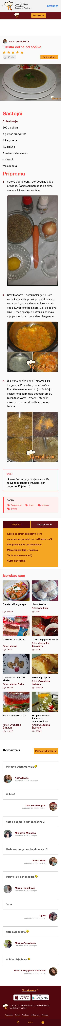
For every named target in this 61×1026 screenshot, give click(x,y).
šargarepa (16, 505)
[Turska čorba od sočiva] (32, 240)
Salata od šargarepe (16, 596)
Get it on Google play (40, 997)
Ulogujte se (38, 15)
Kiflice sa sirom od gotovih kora (24, 533)
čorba (14, 508)
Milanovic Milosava (25, 833)
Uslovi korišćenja (42, 1005)
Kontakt (23, 1008)
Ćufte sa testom (16, 560)
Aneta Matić (23, 41)
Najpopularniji (44, 524)
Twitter (17, 1015)
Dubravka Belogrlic (35, 805)
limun (31, 505)
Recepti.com (5, 1006)
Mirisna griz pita (45, 671)
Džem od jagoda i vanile (45, 633)
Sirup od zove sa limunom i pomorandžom (45, 712)
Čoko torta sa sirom (16, 633)
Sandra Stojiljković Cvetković (30, 970)
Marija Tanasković (25, 888)
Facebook (8, 1015)
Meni (30, 1022)
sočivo (45, 505)
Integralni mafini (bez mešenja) (24, 544)
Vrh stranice (29, 990)
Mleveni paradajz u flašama (22, 550)
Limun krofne (45, 596)
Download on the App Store (21, 997)
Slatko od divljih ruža (16, 712)
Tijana (42, 915)
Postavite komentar (46, 751)
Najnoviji (16, 524)
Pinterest (45, 1015)
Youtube (25, 1015)
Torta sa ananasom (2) (19, 555)
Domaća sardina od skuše (16, 671)
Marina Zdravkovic (25, 943)
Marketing (14, 1008)
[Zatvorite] (2, 6)
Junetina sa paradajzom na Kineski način (30, 539)
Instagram (35, 1015)
